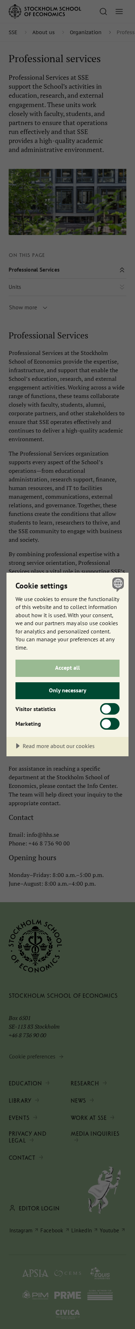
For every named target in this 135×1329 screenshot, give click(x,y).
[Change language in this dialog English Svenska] (117, 584)
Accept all (67, 667)
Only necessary (67, 690)
